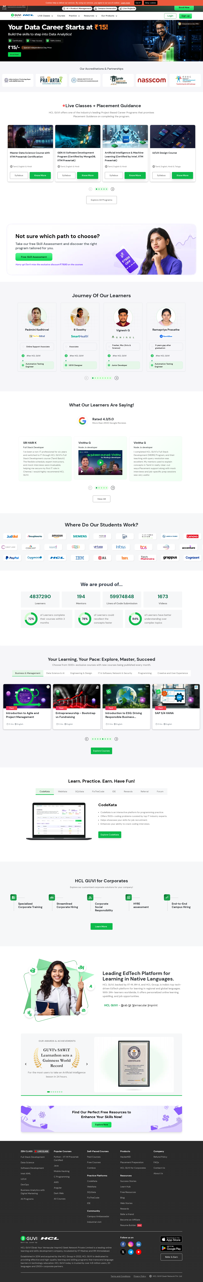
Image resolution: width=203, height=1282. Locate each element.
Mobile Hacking (61, 1171)
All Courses (59, 1198)
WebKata (91, 1186)
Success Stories (128, 1181)
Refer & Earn (171, 1257)
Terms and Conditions (120, 1276)
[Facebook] (123, 1244)
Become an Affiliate (130, 1219)
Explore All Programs (101, 199)
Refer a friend (127, 1214)
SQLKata (91, 1192)
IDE (88, 1203)
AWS (56, 1182)
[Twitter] (123, 1252)
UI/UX (24, 1179)
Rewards (124, 1208)
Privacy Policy (140, 1276)
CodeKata (92, 1181)
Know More (40, 175)
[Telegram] (131, 1252)
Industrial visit (94, 1221)
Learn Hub (125, 1186)
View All (101, 498)
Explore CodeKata (110, 834)
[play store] (171, 1248)
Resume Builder (130, 1225)
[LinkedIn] (138, 1244)
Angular (58, 1187)
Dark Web (59, 1193)
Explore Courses (101, 750)
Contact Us (159, 1167)
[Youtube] (138, 1252)
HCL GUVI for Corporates (133, 1167)
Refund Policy (160, 1156)
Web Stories (126, 1203)
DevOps (25, 1184)
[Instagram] (131, 1244)
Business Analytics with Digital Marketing (33, 1192)
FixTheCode (93, 1197)
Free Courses (94, 1162)
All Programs (27, 1198)
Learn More (104, 927)
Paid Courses (94, 1156)
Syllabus (19, 175)
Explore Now (101, 1124)
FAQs (156, 1162)
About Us (158, 1173)
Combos (91, 1167)
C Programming (62, 1176)
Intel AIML (26, 1173)
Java (56, 1165)
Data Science (27, 1162)
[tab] (27, 673)
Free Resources (128, 1192)
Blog (122, 1197)
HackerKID (125, 1156)
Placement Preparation (131, 1162)
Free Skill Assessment (34, 257)
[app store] (171, 1239)
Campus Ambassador (98, 1216)
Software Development (32, 1168)
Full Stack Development (33, 1157)
